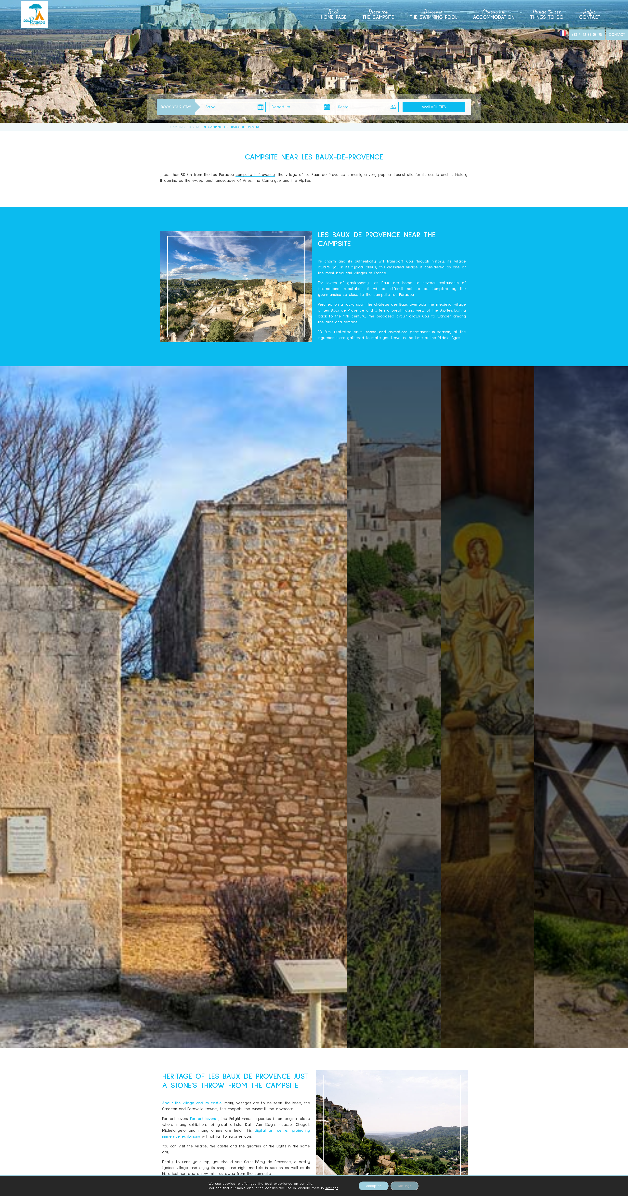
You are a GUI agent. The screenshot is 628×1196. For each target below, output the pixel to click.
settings (331, 1188)
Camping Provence (186, 127)
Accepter (373, 1186)
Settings (404, 1186)
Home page (334, 14)
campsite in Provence (255, 175)
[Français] (563, 35)
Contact (590, 14)
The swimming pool (433, 14)
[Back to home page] (34, 14)
